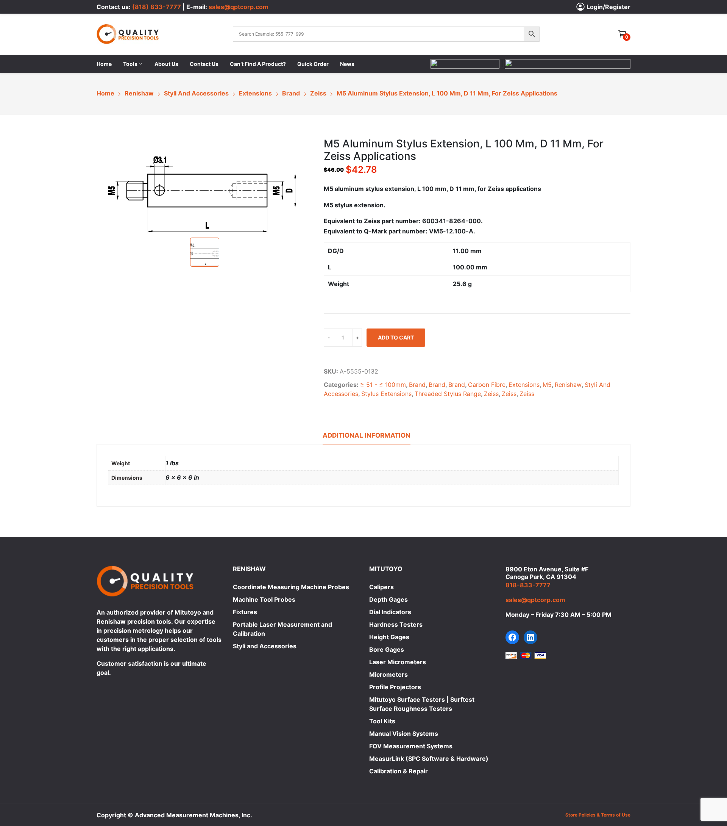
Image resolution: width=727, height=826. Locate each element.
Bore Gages (386, 649)
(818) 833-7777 (156, 7)
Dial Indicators (390, 612)
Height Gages (389, 637)
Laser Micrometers (397, 662)
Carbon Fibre (486, 384)
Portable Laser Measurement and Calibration (282, 629)
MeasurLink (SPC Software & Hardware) (428, 758)
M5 (547, 384)
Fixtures (245, 612)
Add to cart (396, 337)
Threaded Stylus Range (448, 393)
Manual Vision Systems (403, 733)
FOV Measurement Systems (410, 746)
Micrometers (388, 674)
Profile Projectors (395, 687)
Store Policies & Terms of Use (597, 815)
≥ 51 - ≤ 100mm (383, 384)
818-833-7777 (528, 585)
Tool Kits (382, 721)
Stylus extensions (386, 393)
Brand (417, 384)
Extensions (524, 384)
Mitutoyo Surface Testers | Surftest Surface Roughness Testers (421, 704)
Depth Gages (388, 599)
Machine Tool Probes (264, 599)
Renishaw (568, 384)
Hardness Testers (396, 624)
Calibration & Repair (398, 771)
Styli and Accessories (264, 646)
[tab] (367, 436)
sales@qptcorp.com (238, 7)
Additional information (366, 435)
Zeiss (491, 393)
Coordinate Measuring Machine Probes (291, 587)
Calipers (381, 587)
